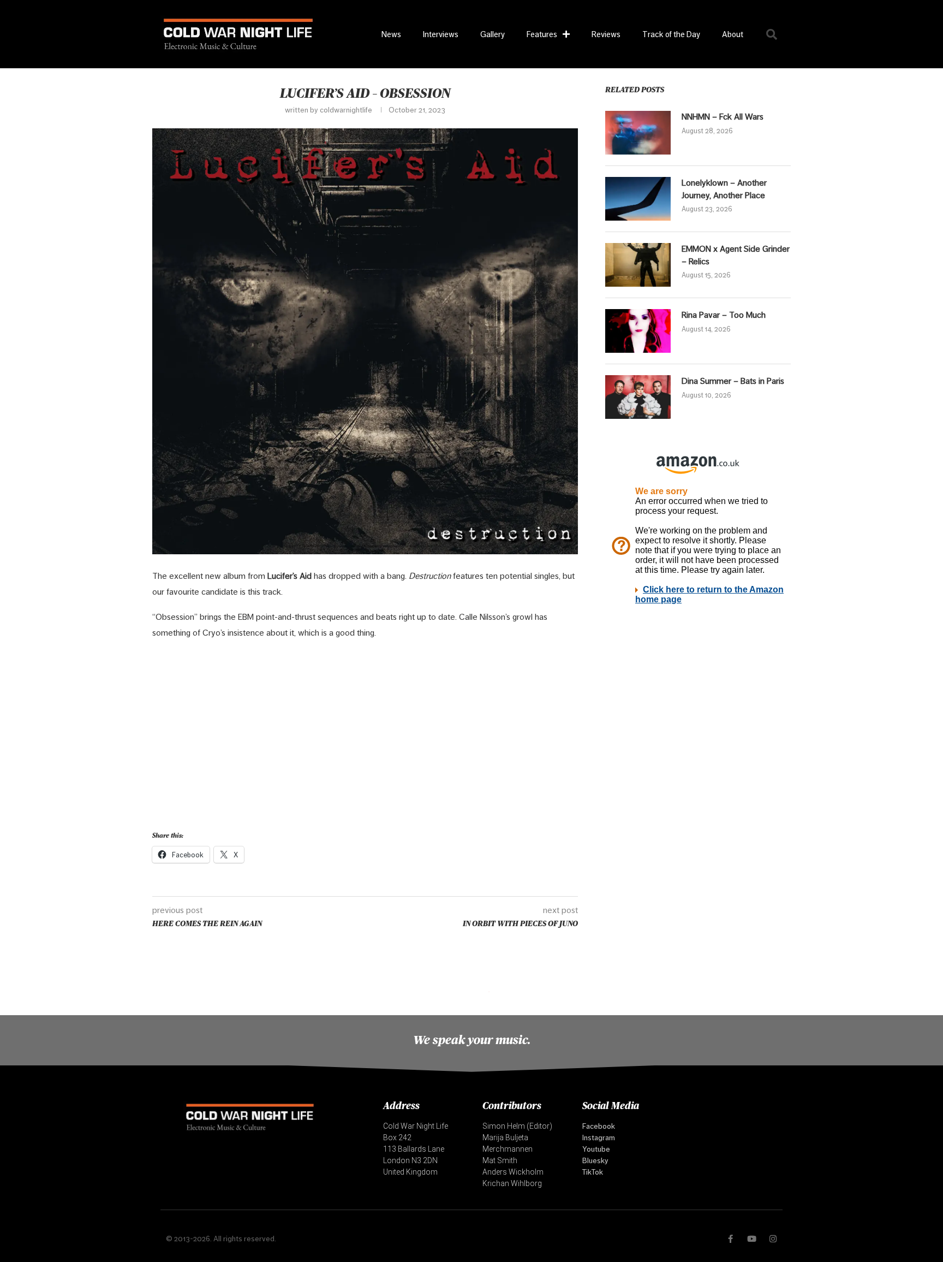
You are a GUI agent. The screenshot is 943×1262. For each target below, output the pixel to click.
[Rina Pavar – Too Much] (638, 331)
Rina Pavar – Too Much (724, 315)
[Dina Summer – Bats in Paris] (638, 397)
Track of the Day (671, 34)
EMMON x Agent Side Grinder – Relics (736, 255)
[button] (772, 34)
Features (542, 34)
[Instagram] (773, 1239)
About (732, 34)
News (391, 34)
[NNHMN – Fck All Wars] (638, 133)
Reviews (606, 34)
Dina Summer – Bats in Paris (733, 381)
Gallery (492, 34)
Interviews (440, 34)
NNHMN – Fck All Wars (722, 116)
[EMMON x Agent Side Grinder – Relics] (638, 265)
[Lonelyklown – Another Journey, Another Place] (638, 199)
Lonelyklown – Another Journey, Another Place (724, 188)
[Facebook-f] (730, 1239)
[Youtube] (752, 1239)
